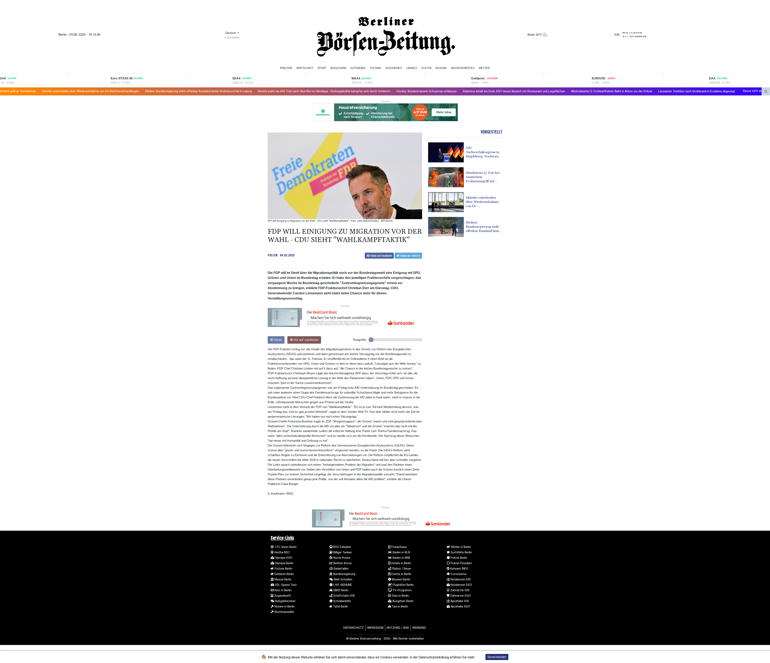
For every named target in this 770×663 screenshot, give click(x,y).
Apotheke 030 (459, 601)
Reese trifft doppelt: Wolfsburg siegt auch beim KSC (695, 91)
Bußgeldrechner (285, 601)
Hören (277, 340)
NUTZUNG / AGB (398, 628)
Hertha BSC (282, 552)
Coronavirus (458, 574)
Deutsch (231, 33)
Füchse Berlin (283, 568)
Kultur (426, 68)
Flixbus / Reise (401, 568)
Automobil (358, 68)
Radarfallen (341, 568)
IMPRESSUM (375, 628)
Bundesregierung (343, 574)
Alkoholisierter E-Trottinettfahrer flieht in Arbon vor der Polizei (529, 91)
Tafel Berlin (340, 606)
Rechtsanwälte (284, 612)
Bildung (441, 68)
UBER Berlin (340, 590)
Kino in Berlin (282, 590)
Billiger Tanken (342, 552)
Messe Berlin (282, 579)
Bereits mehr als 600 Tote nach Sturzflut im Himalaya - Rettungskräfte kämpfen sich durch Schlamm (242, 91)
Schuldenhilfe (341, 601)
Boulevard (338, 68)
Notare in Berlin (284, 606)
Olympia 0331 (283, 558)
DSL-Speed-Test (285, 585)
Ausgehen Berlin (402, 601)
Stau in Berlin (400, 595)
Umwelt (411, 68)
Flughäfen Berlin (403, 585)
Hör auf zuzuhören (305, 340)
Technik (375, 68)
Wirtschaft (304, 68)
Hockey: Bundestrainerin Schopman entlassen (345, 91)
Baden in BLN (401, 552)
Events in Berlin (401, 574)
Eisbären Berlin (284, 574)
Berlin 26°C (535, 34)
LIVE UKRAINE (342, 585)
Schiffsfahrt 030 (343, 595)
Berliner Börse (342, 563)
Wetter (484, 68)
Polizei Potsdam (461, 563)
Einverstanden (497, 657)
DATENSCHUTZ (353, 628)
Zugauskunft (282, 595)
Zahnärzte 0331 (460, 595)
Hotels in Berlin (401, 563)
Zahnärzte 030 (459, 590)
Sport (321, 68)
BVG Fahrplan (341, 547)
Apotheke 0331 (460, 606)
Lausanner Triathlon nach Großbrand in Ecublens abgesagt (614, 91)
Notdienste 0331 (461, 585)
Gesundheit (393, 68)
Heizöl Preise (341, 558)
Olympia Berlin (283, 563)
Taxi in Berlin (399, 606)
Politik (286, 68)
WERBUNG (419, 628)
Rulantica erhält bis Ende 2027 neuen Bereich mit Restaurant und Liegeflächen (432, 91)
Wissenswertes (462, 68)
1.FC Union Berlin (285, 547)
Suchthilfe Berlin (461, 552)
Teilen (380, 255)
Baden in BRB (401, 558)
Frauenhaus (399, 547)
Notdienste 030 (460, 579)
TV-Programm (402, 590)
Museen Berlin (400, 579)
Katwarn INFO (458, 568)
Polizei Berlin (458, 558)
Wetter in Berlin (460, 547)
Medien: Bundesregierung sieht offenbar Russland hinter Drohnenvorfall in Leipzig (116, 91)
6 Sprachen (232, 37)
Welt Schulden (342, 579)
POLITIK (273, 255)
